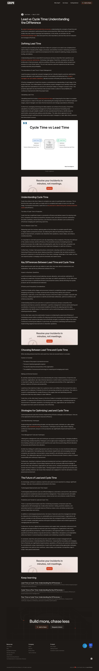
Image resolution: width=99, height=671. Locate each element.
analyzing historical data (45, 98)
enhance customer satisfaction (30, 60)
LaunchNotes (89, 667)
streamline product (35, 426)
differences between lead (29, 35)
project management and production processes (36, 29)
